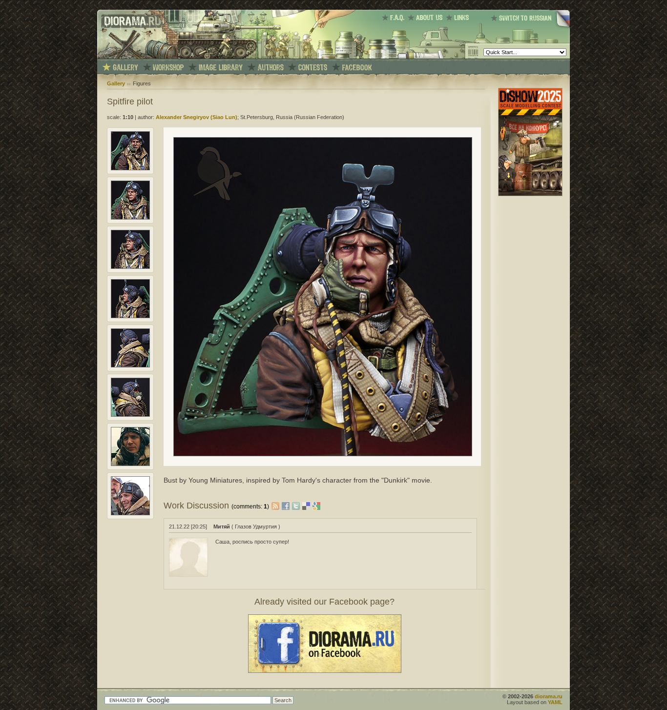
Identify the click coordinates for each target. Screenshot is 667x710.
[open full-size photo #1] (130, 168)
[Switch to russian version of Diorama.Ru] (530, 27)
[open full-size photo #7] (130, 464)
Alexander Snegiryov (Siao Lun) (196, 117)
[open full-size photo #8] (130, 513)
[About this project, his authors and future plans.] (427, 17)
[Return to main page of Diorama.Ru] (130, 57)
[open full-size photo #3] (130, 267)
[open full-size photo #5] (130, 365)
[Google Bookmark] (316, 505)
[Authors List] (270, 67)
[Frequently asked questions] (395, 17)
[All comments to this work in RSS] (275, 505)
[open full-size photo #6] (130, 415)
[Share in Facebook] (287, 505)
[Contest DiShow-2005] (313, 67)
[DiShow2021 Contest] (530, 194)
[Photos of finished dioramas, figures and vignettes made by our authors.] (125, 67)
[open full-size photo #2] (130, 218)
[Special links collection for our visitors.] (459, 17)
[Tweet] (297, 505)
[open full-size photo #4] (130, 316)
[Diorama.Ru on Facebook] (357, 67)
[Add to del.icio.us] (307, 505)
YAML (555, 702)
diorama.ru (549, 696)
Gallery (116, 83)
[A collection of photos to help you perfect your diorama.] (220, 67)
